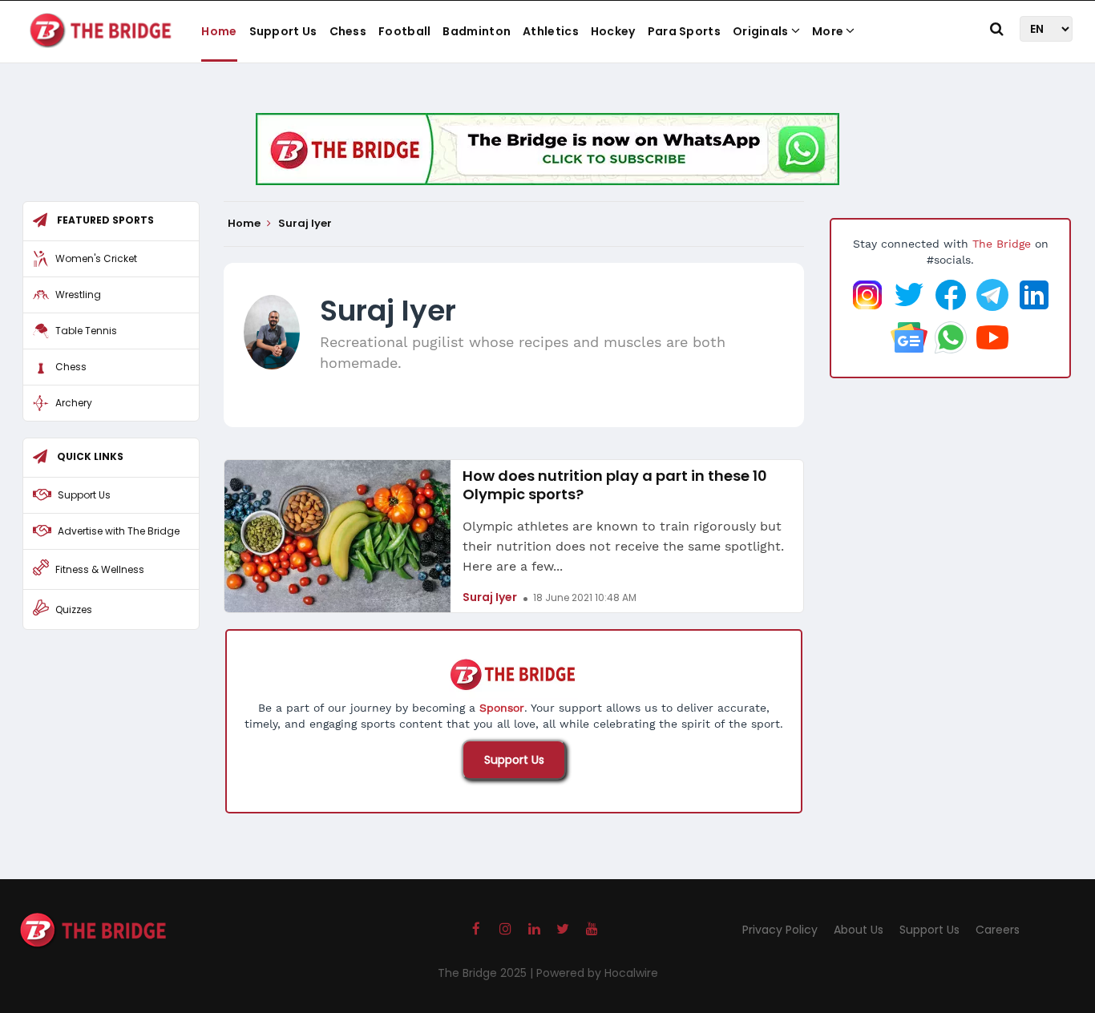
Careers (998, 930)
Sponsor (501, 707)
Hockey (613, 31)
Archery (73, 403)
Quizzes (73, 609)
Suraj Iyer (490, 597)
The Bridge (1001, 243)
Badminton (476, 31)
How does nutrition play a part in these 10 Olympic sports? (615, 485)
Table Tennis (86, 330)
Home (218, 31)
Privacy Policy (780, 930)
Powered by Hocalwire (597, 973)
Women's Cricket (96, 258)
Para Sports (684, 31)
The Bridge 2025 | (487, 973)
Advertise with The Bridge (119, 531)
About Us (858, 930)
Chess (348, 31)
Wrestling (78, 294)
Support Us (283, 31)
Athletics (551, 31)
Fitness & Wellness (99, 569)
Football (404, 31)
